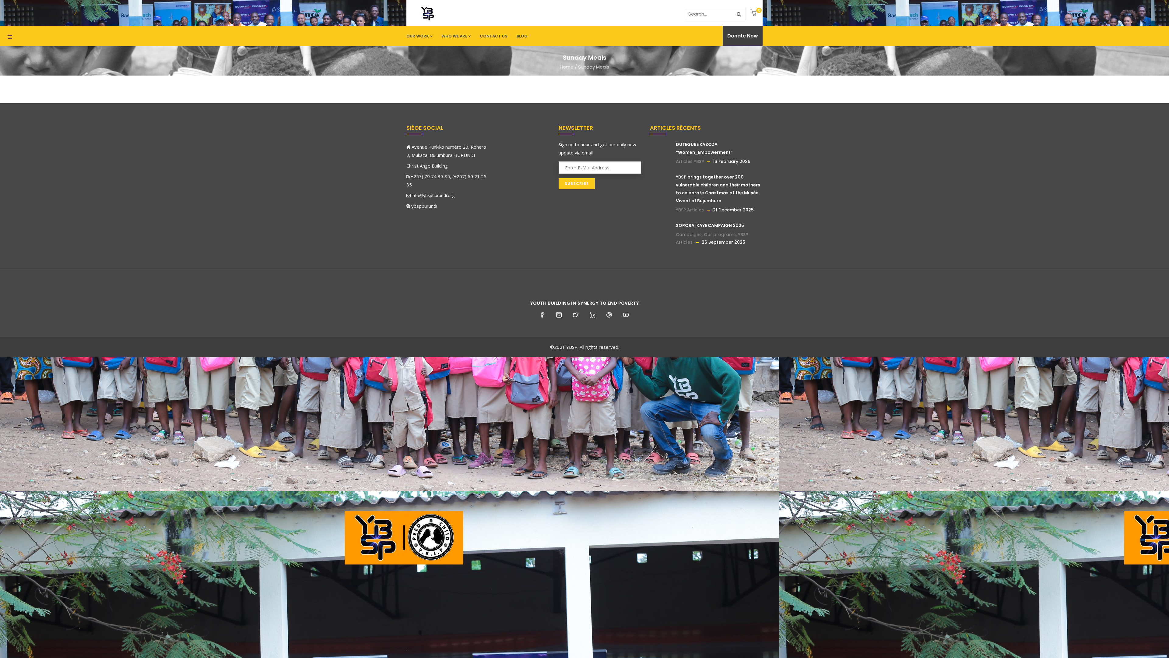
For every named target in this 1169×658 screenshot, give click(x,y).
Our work (417, 36)
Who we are (454, 36)
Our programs (720, 235)
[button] (754, 13)
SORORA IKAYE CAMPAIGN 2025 (710, 225)
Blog (522, 36)
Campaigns (689, 235)
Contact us (493, 36)
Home (567, 67)
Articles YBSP (690, 161)
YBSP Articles (690, 210)
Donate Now (742, 35)
